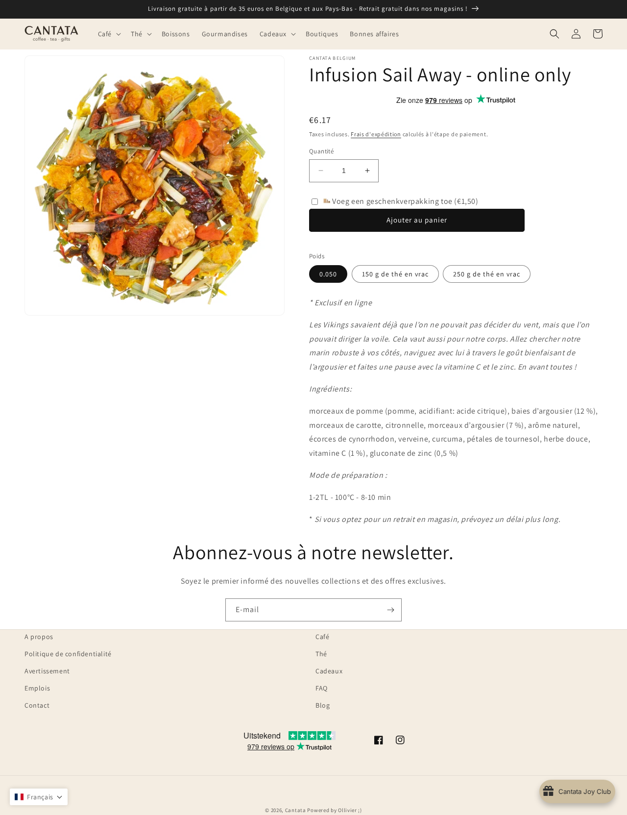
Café (322, 636)
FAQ (321, 688)
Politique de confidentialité (68, 653)
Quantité (321, 151)
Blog (322, 705)
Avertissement (47, 671)
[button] (108, 34)
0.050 (328, 274)
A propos (38, 636)
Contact (36, 705)
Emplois (37, 688)
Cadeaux (328, 671)
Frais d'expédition (376, 134)
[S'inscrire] (390, 609)
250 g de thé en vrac (486, 274)
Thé (321, 653)
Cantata (295, 810)
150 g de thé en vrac (395, 274)
